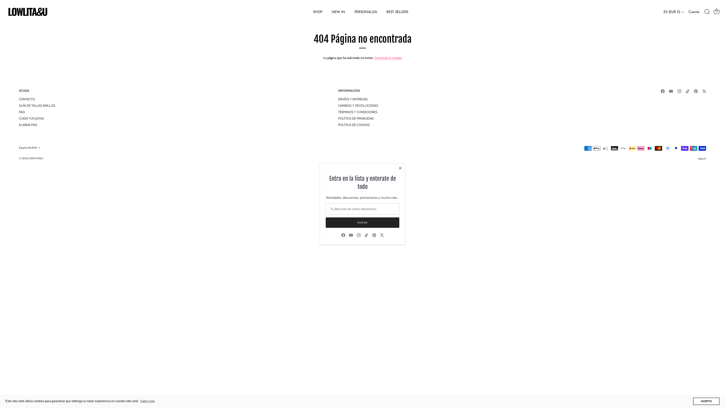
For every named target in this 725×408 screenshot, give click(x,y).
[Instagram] (359, 235)
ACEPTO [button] (706, 401)
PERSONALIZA (366, 11)
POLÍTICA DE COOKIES (354, 125)
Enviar (362, 222)
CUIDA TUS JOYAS (31, 118)
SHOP (317, 11)
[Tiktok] (366, 235)
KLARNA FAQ (28, 125)
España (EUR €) (28, 147)
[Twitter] (382, 235)
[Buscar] (707, 12)
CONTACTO (27, 99)
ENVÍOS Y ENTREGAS (353, 99)
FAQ (22, 112)
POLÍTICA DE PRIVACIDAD (356, 118)
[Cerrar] (400, 168)
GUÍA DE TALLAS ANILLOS (37, 105)
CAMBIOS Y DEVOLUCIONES (358, 105)
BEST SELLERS (397, 11)
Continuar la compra (388, 58)
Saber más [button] (147, 401)
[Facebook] (343, 235)
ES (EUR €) (672, 12)
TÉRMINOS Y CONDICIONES (357, 112)
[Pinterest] (374, 235)
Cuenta (694, 11)
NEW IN (338, 11)
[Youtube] (351, 235)
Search (702, 158)
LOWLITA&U (35, 158)
